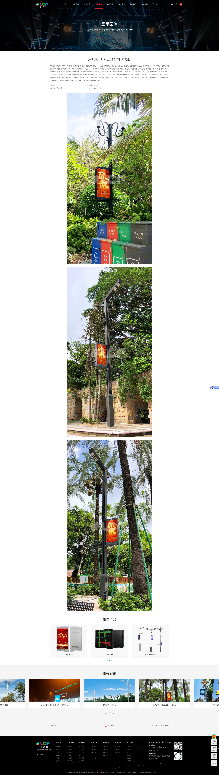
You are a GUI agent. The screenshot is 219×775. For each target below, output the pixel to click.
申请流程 (117, 749)
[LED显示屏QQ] (37, 754)
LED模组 (69, 761)
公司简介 (129, 746)
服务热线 (214, 750)
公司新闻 (93, 746)
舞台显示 (69, 746)
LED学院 (93, 758)
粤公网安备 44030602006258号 (106, 772)
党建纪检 (145, 4)
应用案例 (99, 4)
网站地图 (129, 758)
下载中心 (105, 752)
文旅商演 (58, 752)
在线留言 (214, 757)
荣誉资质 (129, 749)
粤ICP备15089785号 (91, 772)
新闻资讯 (110, 4)
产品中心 (87, 4)
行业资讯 (93, 755)
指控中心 (58, 746)
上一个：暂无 (54, 725)
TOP (214, 763)
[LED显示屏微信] (42, 754)
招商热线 (117, 752)
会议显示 (69, 755)
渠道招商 (133, 4)
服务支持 (122, 4)
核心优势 (117, 746)
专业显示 (69, 749)
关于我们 (156, 4)
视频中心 (105, 749)
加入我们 (129, 752)
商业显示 (69, 752)
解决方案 (76, 4)
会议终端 (58, 761)
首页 (65, 4)
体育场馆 (58, 758)
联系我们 (129, 755)
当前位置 (54, 48)
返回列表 (111, 725)
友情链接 (129, 761)
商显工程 (58, 755)
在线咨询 (214, 743)
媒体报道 (93, 749)
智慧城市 (69, 48)
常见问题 (105, 755)
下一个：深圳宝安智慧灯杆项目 (159, 725)
